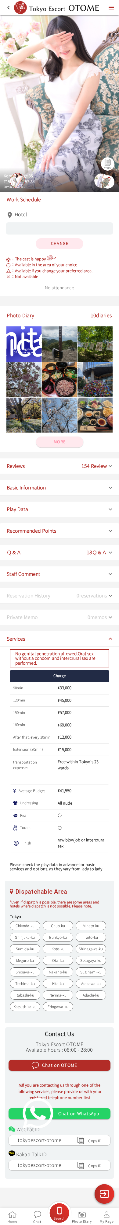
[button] (59, 466)
